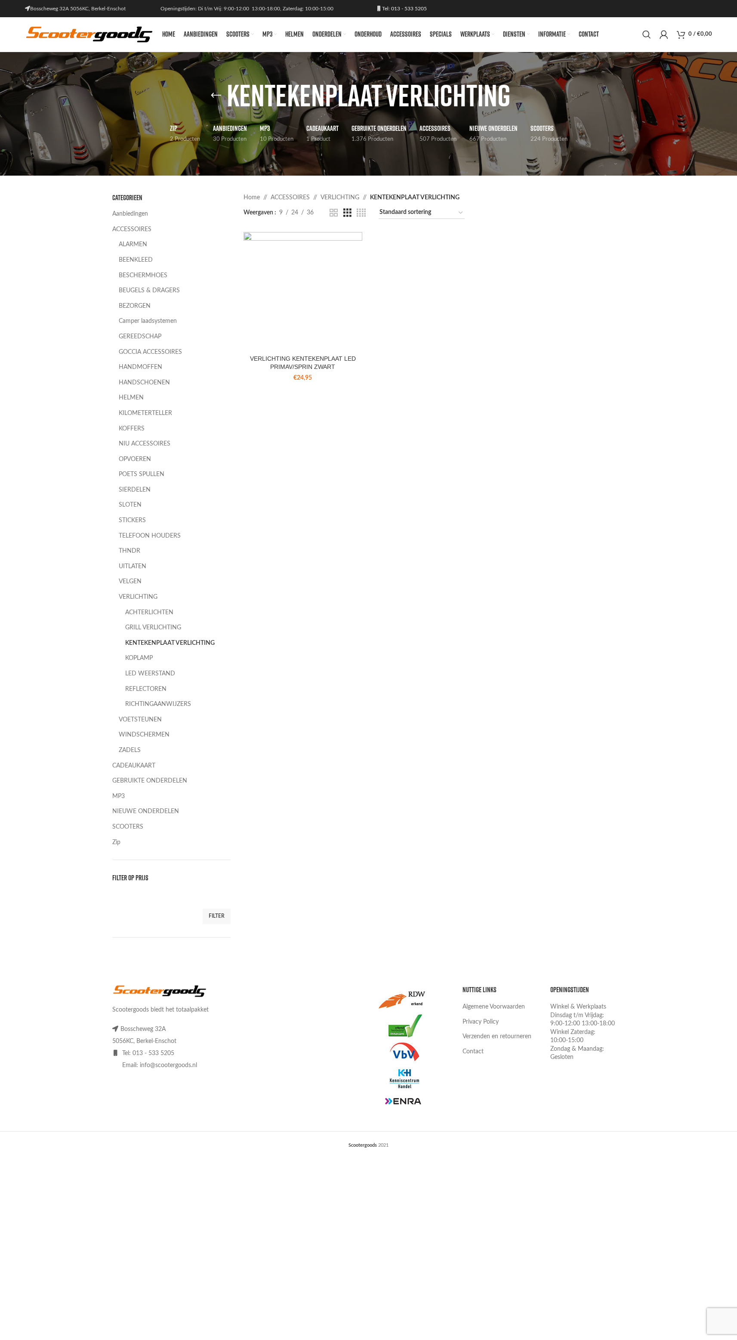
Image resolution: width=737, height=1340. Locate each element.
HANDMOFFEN (140, 367)
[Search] (646, 34)
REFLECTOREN (146, 689)
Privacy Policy (481, 1022)
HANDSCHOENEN (144, 383)
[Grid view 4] (361, 213)
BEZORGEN (135, 306)
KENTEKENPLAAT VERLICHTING (170, 643)
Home (252, 198)
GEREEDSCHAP (140, 337)
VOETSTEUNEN (140, 720)
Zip (116, 842)
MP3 (118, 796)
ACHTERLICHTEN (149, 613)
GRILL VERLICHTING (153, 628)
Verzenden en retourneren (497, 1037)
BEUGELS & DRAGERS (149, 291)
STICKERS (132, 520)
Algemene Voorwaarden (494, 1007)
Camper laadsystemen (148, 321)
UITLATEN (132, 566)
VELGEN (130, 582)
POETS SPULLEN (141, 474)
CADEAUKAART (133, 766)
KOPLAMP (139, 658)
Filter (217, 916)
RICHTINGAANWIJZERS (158, 704)
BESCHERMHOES (143, 275)
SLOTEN (130, 505)
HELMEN (131, 398)
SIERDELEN (135, 490)
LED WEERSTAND (150, 674)
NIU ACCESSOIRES (144, 444)
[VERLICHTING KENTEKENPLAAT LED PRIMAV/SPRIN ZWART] (303, 291)
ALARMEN (133, 244)
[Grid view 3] (347, 213)
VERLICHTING (138, 597)
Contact (473, 1052)
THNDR (129, 551)
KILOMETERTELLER (145, 413)
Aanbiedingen (130, 214)
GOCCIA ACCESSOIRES (150, 352)
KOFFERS (132, 429)
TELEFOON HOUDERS (150, 536)
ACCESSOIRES (131, 229)
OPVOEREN (135, 459)
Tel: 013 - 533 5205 (404, 8)
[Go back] (216, 95)
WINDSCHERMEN (144, 735)
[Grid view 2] (334, 213)
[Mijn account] (663, 34)
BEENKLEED (136, 260)
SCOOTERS (127, 827)
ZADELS (130, 750)
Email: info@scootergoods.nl (159, 1065)
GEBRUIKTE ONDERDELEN (149, 781)
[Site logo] (89, 34)
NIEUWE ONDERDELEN (145, 811)
